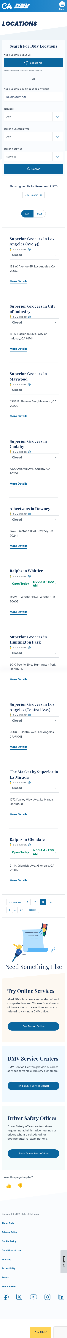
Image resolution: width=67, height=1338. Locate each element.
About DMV (8, 1223)
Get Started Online (33, 1026)
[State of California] (7, 6)
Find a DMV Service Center (33, 1085)
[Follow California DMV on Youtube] (33, 1297)
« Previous (15, 902)
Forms (5, 1277)
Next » (32, 909)
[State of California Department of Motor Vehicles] (22, 6)
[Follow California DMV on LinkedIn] (61, 1297)
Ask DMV (41, 1332)
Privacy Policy (9, 1232)
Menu (62, 9)
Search (35, 169)
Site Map (6, 1259)
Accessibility (8, 1268)
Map (39, 213)
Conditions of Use (11, 1250)
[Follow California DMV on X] (19, 1297)
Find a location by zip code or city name (26, 89)
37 (21, 909)
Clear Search (31, 195)
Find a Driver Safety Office (33, 1153)
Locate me (36, 62)
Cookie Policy (9, 1241)
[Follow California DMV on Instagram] (47, 1297)
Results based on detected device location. (23, 71)
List (27, 213)
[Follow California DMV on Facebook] (5, 1297)
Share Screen (9, 1286)
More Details (18, 281)
